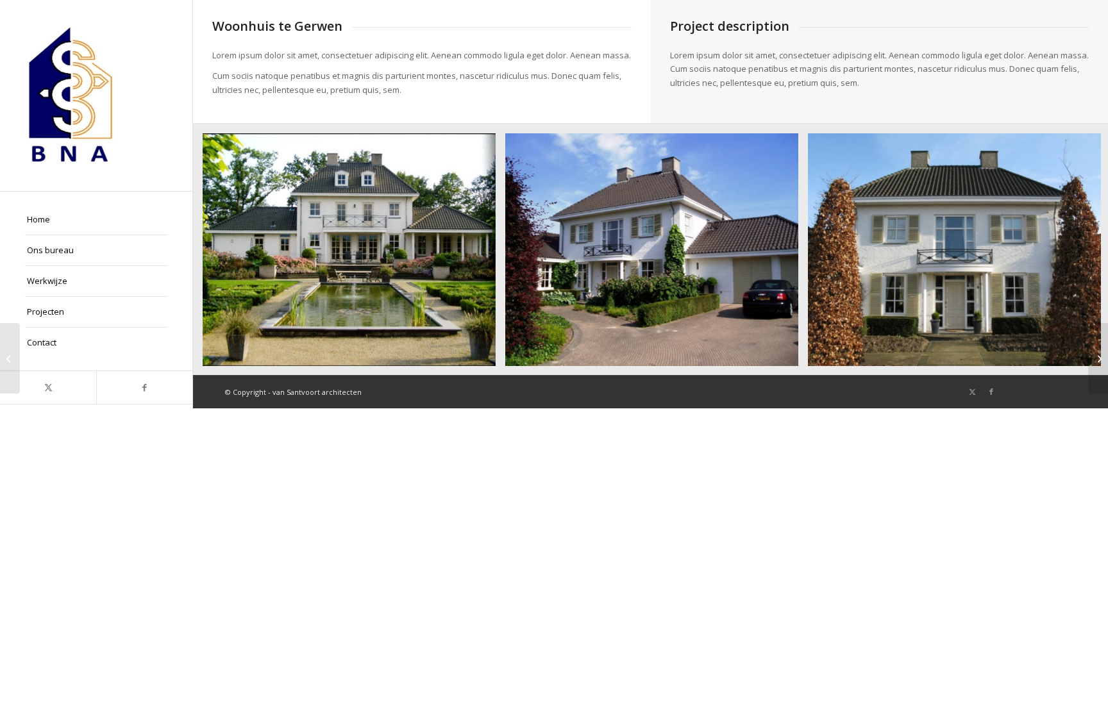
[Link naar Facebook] (144, 387)
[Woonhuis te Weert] (1098, 358)
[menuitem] (96, 219)
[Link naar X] (48, 387)
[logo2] (96, 95)
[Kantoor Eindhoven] (10, 358)
